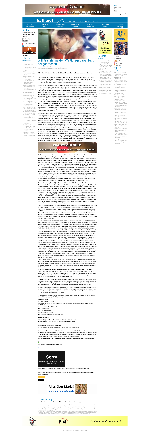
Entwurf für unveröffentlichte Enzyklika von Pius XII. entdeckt (106, 67)
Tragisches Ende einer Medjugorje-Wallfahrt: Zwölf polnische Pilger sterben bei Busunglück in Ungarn (30, 88)
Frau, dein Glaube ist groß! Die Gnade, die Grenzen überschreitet (120, 109)
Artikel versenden (51, 68)
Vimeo (87, 368)
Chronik (49, 67)
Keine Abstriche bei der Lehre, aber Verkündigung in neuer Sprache (106, 77)
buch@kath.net (70, 321)
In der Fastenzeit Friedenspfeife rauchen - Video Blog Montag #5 (56, 368)
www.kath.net (49, 410)
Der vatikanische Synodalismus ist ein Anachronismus (29, 82)
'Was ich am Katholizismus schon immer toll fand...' (30, 73)
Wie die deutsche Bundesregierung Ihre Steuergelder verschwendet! (121, 81)
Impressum (76, 430)
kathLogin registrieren (71, 404)
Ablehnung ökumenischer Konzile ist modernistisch (29, 78)
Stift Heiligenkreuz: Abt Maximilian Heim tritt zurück (121, 126)
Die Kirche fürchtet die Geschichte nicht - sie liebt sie (105, 84)
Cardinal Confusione (120, 94)
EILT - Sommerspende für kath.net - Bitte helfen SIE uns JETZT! (121, 74)
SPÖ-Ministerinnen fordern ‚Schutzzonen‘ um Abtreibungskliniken (30, 109)
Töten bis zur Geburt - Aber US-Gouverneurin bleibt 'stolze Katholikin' (30, 134)
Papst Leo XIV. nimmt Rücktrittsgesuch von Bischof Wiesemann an (30, 116)
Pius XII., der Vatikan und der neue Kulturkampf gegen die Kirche (106, 62)
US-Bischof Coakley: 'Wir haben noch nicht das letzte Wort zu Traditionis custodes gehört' (30, 127)
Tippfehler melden (62, 68)
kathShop (46, 317)
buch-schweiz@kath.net (72, 327)
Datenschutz (83, 430)
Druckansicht (41, 68)
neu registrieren (121, 14)
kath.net (80, 368)
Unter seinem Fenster (105, 93)
